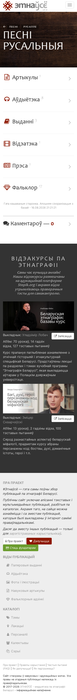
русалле (30, 26)
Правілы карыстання (32, 665)
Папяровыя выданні (26, 565)
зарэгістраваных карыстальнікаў (35, 533)
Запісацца (64, 336)
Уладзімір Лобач (35, 335)
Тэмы (15, 617)
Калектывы (19, 643)
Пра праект (15, 541)
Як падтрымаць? (44, 668)
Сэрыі (15, 651)
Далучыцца (41, 541)
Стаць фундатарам (22, 547)
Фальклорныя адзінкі (27, 599)
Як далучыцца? (21, 668)
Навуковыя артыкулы (27, 591)
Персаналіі (19, 634)
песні (13, 26)
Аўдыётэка (19, 574)
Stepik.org (26, 285)
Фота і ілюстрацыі (24, 582)
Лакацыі (17, 626)
